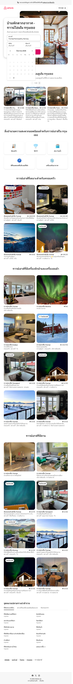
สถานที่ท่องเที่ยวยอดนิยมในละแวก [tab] (27, 608)
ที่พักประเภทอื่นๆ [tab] (9, 608)
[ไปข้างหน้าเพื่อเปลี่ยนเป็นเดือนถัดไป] (32, 50)
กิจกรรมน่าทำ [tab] (45, 608)
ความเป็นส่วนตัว (33, 681)
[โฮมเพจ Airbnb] (8, 8)
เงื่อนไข (41, 681)
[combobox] (23, 39)
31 (13, 78)
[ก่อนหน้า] (32, 83)
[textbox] (15, 46)
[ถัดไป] (39, 83)
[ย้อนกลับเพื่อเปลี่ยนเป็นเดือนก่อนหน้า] (10, 50)
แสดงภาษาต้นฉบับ (48, 2)
